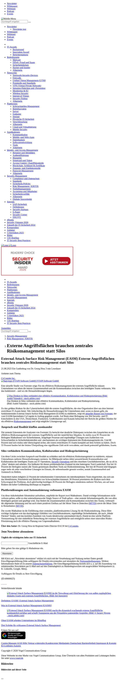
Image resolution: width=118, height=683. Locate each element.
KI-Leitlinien (7, 646)
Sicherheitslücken (21, 65)
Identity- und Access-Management (22, 150)
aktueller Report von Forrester (99, 413)
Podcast (10, 37)
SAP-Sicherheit (20, 204)
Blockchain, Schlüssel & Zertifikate (29, 165)
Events (10, 39)
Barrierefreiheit (89, 643)
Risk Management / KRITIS (25, 186)
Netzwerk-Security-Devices (25, 75)
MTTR (19, 506)
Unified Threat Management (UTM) (29, 80)
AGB (20, 643)
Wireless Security (20, 93)
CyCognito (73, 526)
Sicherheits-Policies (21, 183)
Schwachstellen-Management (26, 106)
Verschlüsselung (20, 122)
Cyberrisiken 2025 (15, 232)
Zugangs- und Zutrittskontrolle (26, 168)
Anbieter (11, 230)
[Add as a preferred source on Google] (13, 638)
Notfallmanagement (22, 189)
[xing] (3, 583)
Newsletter (12, 26)
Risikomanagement (22, 421)
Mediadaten (64, 643)
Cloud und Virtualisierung (24, 127)
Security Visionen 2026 (17, 222)
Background (18, 49)
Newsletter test (19, 29)
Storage (16, 116)
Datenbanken (19, 140)
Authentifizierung (21, 155)
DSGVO (17, 217)
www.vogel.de (16, 658)
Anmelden (6, 328)
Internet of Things (21, 96)
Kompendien (13, 227)
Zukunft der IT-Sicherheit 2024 (21, 225)
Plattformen (12, 103)
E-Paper (16, 212)
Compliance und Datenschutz (26, 178)
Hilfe (25, 643)
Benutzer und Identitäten (24, 153)
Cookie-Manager (9, 643)
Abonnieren (7, 553)
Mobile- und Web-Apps (23, 137)
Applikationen (13, 132)
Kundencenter (52, 643)
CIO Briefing (13, 238)
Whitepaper (12, 32)
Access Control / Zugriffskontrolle (28, 163)
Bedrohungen (13, 57)
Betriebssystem (19, 109)
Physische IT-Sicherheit (23, 119)
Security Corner (20, 214)
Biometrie (17, 158)
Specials (10, 202)
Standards (17, 181)
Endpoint (17, 114)
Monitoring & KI (20, 91)
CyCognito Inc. (8, 378)
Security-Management (17, 176)
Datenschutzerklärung (42, 563)
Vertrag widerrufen (36, 643)
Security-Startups (20, 209)
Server (16, 111)
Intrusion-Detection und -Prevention (29, 88)
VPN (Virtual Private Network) (27, 85)
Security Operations (61, 461)
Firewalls (17, 78)
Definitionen (18, 207)
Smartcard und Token (22, 160)
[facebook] (1, 583)
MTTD (92, 503)
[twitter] (2, 583)
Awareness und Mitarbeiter (25, 191)
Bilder (10, 235)
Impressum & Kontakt (106, 643)
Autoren (17, 646)
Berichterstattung (20, 54)
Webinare (11, 34)
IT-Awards (12, 47)
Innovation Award (21, 52)
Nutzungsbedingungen (90, 561)
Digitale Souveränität (22, 199)
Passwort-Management (23, 171)
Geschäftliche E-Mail (38, 543)
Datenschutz (76, 643)
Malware (17, 60)
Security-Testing (20, 98)
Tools (15, 145)
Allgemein (17, 70)
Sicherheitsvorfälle (21, 194)
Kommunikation (20, 134)
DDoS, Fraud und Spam (24, 62)
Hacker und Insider (21, 67)
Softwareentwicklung (22, 142)
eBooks (10, 220)
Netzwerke (12, 73)
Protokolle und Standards (24, 83)
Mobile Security (20, 129)
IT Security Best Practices (18, 240)
